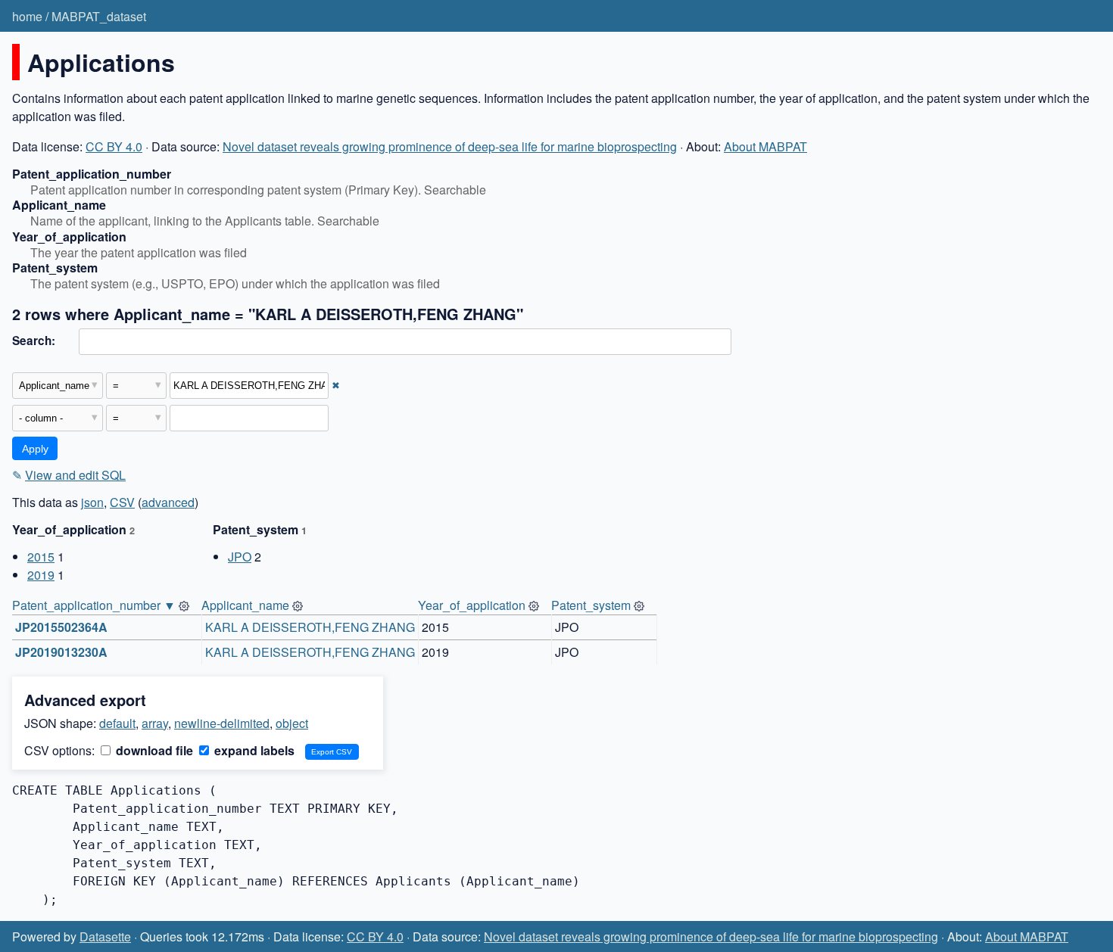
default (117, 723)
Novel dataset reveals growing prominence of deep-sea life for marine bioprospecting (450, 146)
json (92, 502)
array (155, 723)
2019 (41, 574)
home (27, 16)
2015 (41, 556)
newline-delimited (222, 723)
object (292, 723)
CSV (122, 502)
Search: (33, 340)
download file (153, 750)
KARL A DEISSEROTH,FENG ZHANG (310, 627)
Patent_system (591, 605)
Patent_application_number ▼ (94, 605)
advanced (168, 502)
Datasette (105, 936)
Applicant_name (245, 605)
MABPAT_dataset (98, 16)
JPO (239, 556)
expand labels (253, 750)
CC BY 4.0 (114, 146)
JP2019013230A (61, 652)
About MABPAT (765, 146)
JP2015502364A (61, 627)
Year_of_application (471, 605)
